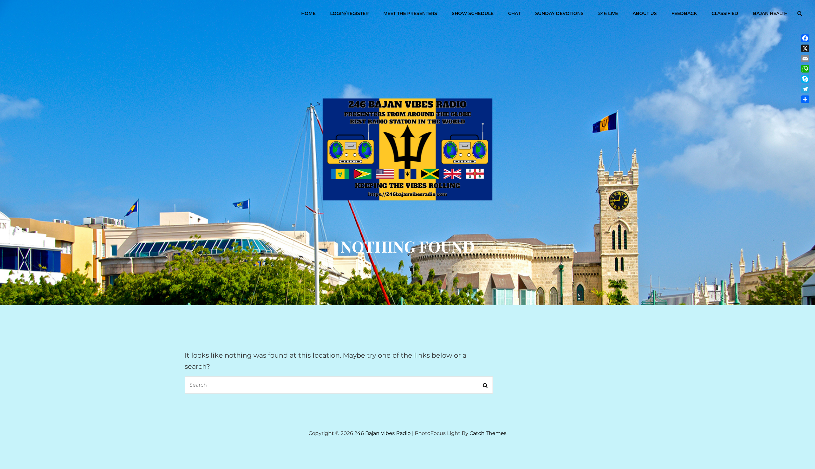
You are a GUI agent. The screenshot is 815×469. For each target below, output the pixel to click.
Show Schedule (472, 13)
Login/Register (349, 13)
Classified (725, 13)
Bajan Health (770, 13)
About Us (645, 13)
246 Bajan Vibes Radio (382, 433)
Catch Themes (488, 433)
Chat (514, 13)
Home (308, 13)
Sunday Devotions (559, 13)
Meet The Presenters (410, 13)
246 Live (608, 13)
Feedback (684, 13)
